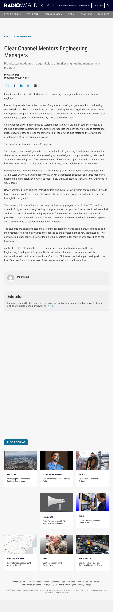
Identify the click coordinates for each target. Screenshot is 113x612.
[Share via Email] (35, 85)
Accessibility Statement (31, 584)
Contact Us (16, 581)
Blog (81, 516)
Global (71, 14)
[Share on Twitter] (7, 85)
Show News (86, 14)
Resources (103, 14)
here (50, 305)
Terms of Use (82, 581)
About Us (27, 581)
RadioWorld (13, 75)
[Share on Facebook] (14, 85)
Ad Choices (94, 581)
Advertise (71, 581)
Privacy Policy (48, 584)
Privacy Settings (84, 584)
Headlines (48, 517)
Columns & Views (53, 14)
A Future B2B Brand (41, 581)
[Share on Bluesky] (28, 85)
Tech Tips (83, 474)
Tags (63, 581)
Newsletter (84, 5)
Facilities (11, 474)
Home (7, 36)
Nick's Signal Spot (16, 558)
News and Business (23, 36)
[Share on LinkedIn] (21, 85)
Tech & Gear (32, 14)
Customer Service (67, 5)
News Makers (85, 558)
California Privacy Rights (66, 584)
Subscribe (98, 5)
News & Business (12, 14)
